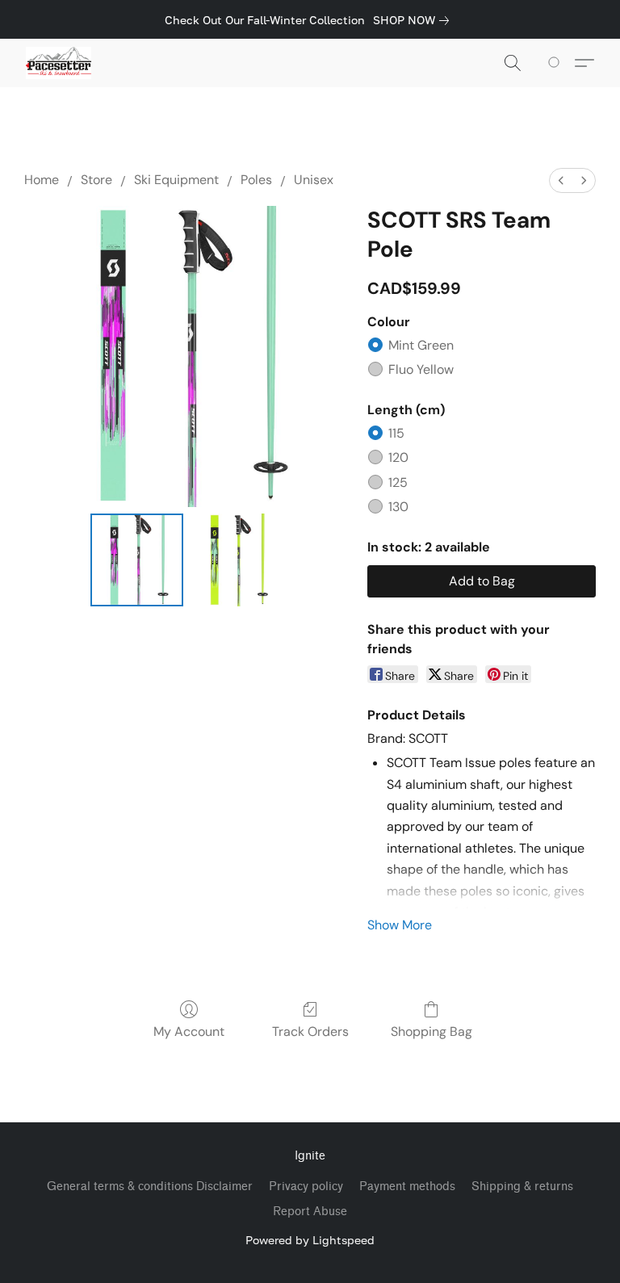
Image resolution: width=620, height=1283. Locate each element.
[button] (58, 63)
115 (396, 433)
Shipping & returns (522, 1186)
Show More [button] (399, 924)
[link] (414, 20)
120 (398, 457)
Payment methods (407, 1186)
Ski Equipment (176, 179)
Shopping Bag (431, 1031)
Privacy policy (306, 1186)
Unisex (313, 179)
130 (398, 506)
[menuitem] (561, 180)
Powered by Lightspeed (310, 1240)
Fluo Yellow (421, 369)
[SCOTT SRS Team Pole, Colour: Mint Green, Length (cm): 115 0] (136, 560)
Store (96, 179)
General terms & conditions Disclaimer (150, 1186)
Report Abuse (310, 1211)
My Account (188, 1031)
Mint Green (421, 345)
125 (398, 482)
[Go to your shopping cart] (557, 63)
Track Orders (310, 1031)
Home (41, 179)
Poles (256, 179)
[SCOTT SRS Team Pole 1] (236, 560)
